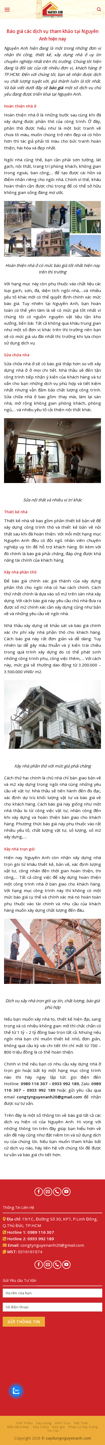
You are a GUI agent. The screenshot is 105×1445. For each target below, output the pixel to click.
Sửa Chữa (41, 1427)
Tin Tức (53, 1431)
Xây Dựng (44, 1423)
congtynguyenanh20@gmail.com (49, 1096)
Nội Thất (81, 1423)
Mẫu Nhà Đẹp (18, 1427)
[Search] (99, 9)
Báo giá (58, 1427)
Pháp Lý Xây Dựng (82, 1427)
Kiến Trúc (63, 1423)
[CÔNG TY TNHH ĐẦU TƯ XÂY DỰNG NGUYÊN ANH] (52, 9)
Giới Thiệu (24, 1423)
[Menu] (7, 9)
